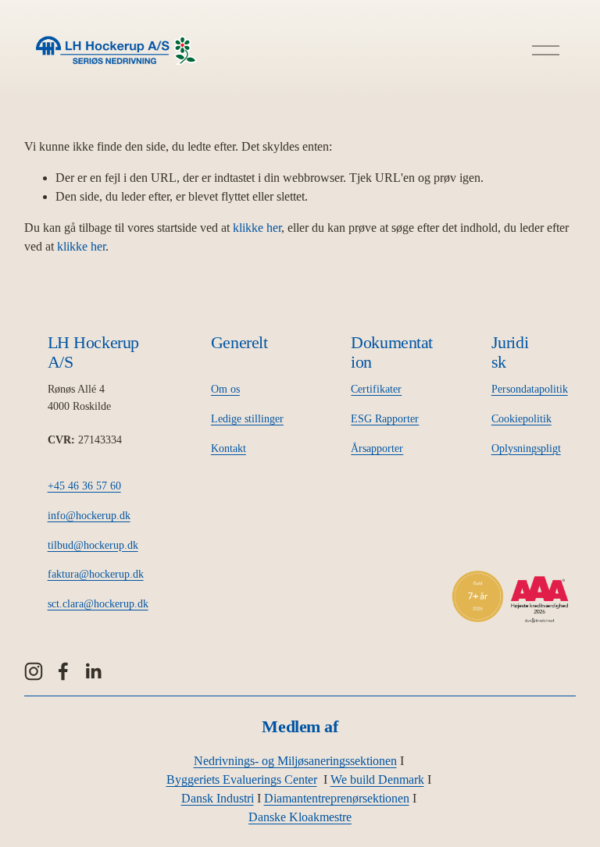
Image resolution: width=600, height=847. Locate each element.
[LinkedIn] (93, 671)
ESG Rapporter (385, 418)
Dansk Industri (217, 798)
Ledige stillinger (247, 418)
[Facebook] (63, 671)
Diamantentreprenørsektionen (336, 798)
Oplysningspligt (526, 448)
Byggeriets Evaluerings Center (241, 779)
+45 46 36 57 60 (84, 485)
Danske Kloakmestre (300, 817)
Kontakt (228, 448)
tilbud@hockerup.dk (93, 545)
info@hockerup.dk (89, 515)
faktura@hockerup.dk (96, 574)
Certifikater (376, 389)
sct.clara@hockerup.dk (98, 603)
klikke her (257, 227)
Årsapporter (377, 448)
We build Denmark (377, 779)
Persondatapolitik (529, 389)
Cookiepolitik (521, 418)
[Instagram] (33, 671)
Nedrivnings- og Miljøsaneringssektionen (295, 760)
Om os (225, 389)
